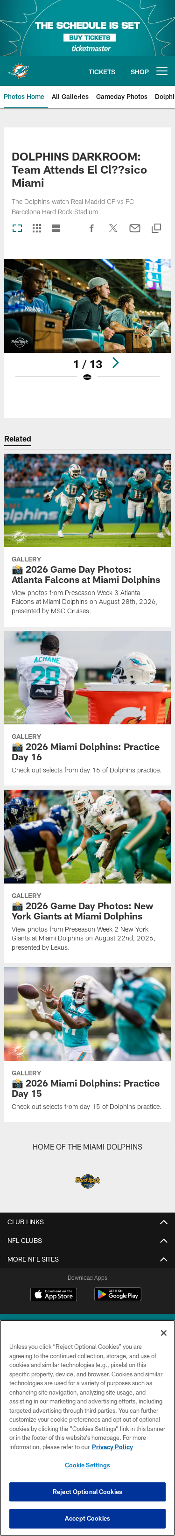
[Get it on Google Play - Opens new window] (118, 1299)
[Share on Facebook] (92, 233)
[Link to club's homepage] (18, 67)
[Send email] (135, 233)
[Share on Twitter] (113, 233)
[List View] (56, 229)
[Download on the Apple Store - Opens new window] (53, 1296)
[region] (87, 1428)
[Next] (115, 362)
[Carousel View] (17, 229)
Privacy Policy (112, 1447)
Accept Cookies (87, 1518)
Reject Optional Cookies (87, 1491)
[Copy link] (156, 229)
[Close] (164, 1333)
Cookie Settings (88, 1465)
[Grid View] (37, 229)
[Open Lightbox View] (87, 326)
